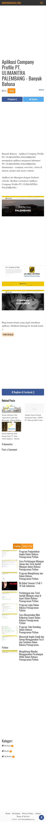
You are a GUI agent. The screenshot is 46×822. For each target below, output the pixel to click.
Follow (11, 90)
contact (38, 813)
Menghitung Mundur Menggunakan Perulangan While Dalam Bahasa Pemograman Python (31, 655)
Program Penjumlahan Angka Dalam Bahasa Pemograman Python (29, 554)
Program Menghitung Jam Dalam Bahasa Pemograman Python (31, 576)
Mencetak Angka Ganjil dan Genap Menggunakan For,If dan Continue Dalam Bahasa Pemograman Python (23, 642)
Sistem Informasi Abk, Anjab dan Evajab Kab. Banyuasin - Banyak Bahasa (11, 417)
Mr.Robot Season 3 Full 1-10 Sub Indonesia (31, 584)
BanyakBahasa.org (11, 3)
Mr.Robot (8, 756)
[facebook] (41, 817)
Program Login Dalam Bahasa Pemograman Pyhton (29, 607)
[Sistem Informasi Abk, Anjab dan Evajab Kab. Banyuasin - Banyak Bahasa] (11, 408)
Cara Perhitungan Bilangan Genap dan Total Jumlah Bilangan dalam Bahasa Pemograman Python (31, 565)
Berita (6, 751)
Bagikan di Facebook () (24, 392)
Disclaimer (16, 813)
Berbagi (7, 745)
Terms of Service (23, 816)
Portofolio (8, 334)
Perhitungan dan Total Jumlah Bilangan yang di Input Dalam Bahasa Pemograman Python (30, 597)
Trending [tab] (17, 546)
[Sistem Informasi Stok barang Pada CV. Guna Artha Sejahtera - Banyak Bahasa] (11, 426)
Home (8, 813)
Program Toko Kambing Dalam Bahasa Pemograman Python (30, 629)
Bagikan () (13, 99)
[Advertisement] (23, 33)
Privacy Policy (27, 813)
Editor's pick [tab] (27, 546)
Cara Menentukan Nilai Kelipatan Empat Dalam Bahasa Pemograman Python (29, 619)
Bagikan (34, 99)
